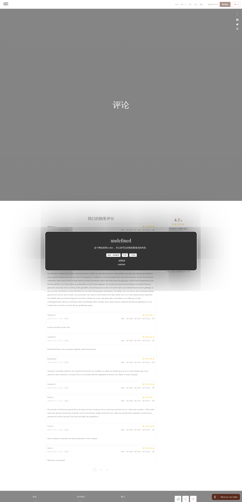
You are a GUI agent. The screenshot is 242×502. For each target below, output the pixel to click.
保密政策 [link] (122, 260)
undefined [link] (121, 264)
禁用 (125, 255)
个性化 (133, 255)
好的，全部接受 (113, 255)
